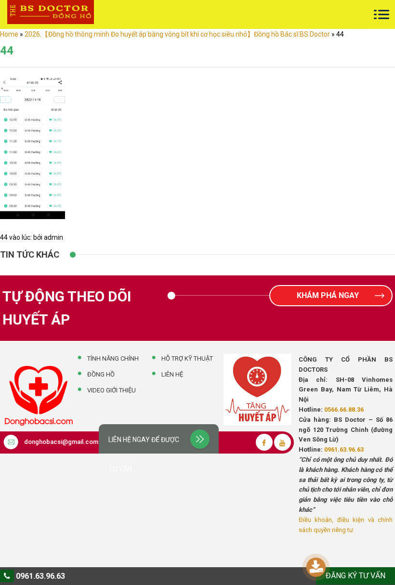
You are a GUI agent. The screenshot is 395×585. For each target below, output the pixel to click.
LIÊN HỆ (172, 374)
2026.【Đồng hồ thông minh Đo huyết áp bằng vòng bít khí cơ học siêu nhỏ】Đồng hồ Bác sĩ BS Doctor (177, 34)
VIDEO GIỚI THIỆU (111, 390)
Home (9, 34)
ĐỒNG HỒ (101, 374)
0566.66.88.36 (344, 409)
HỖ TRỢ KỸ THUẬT (187, 358)
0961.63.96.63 (344, 449)
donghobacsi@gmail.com (61, 441)
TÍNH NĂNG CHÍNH (113, 358)
